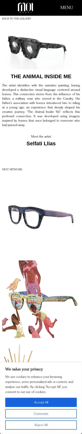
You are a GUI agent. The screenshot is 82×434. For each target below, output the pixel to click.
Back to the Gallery (16, 18)
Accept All (41, 402)
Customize (41, 414)
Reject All (41, 425)
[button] (67, 7)
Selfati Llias (41, 143)
